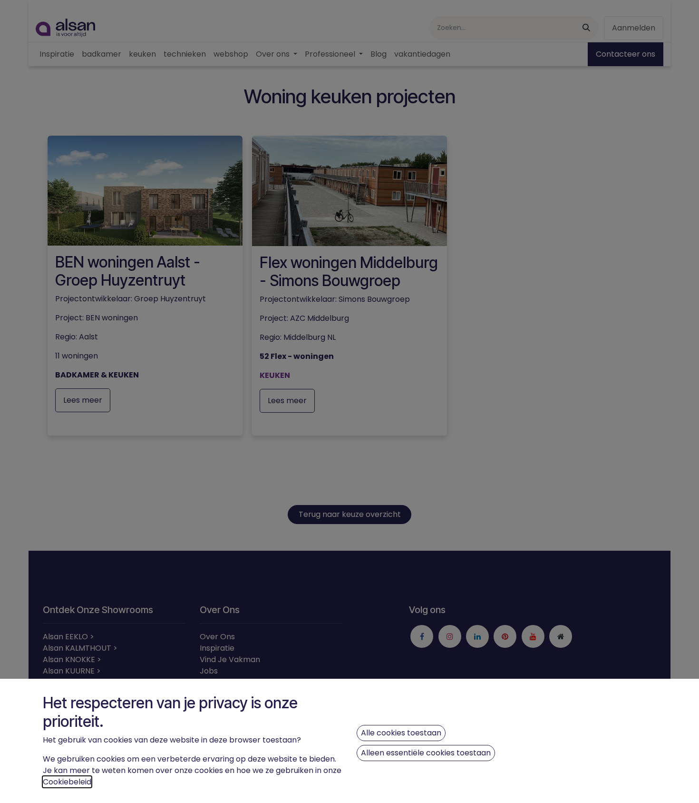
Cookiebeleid (67, 781)
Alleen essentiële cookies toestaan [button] (426, 752)
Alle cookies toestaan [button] (401, 732)
